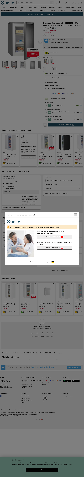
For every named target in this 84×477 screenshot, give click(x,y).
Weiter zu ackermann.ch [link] (53, 237)
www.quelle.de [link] (40, 262)
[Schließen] (75, 215)
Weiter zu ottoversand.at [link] (53, 247)
